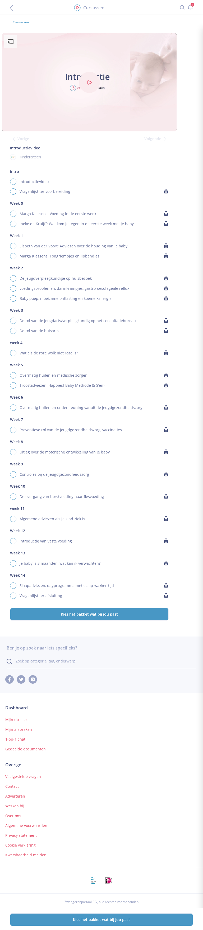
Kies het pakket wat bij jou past (89, 614)
